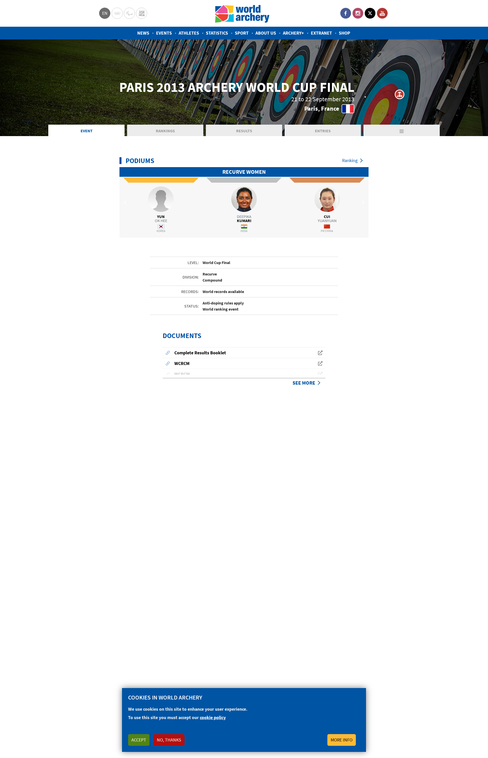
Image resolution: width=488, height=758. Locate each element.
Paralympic (129, 13)
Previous (125, 202)
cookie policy (213, 717)
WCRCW (182, 374)
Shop (344, 33)
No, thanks (169, 740)
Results (244, 130)
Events (164, 33)
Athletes (189, 33)
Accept (138, 740)
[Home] (242, 13)
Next (362, 202)
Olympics (117, 13)
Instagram (357, 13)
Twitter (370, 13)
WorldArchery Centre (141, 13)
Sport (242, 33)
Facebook (345, 13)
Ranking (350, 160)
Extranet (321, 33)
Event (87, 130)
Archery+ (293, 33)
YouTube (382, 13)
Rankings (165, 130)
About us (265, 33)
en (105, 13)
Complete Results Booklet (200, 353)
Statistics (217, 33)
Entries (323, 130)
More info (342, 740)
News (143, 33)
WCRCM (182, 363)
